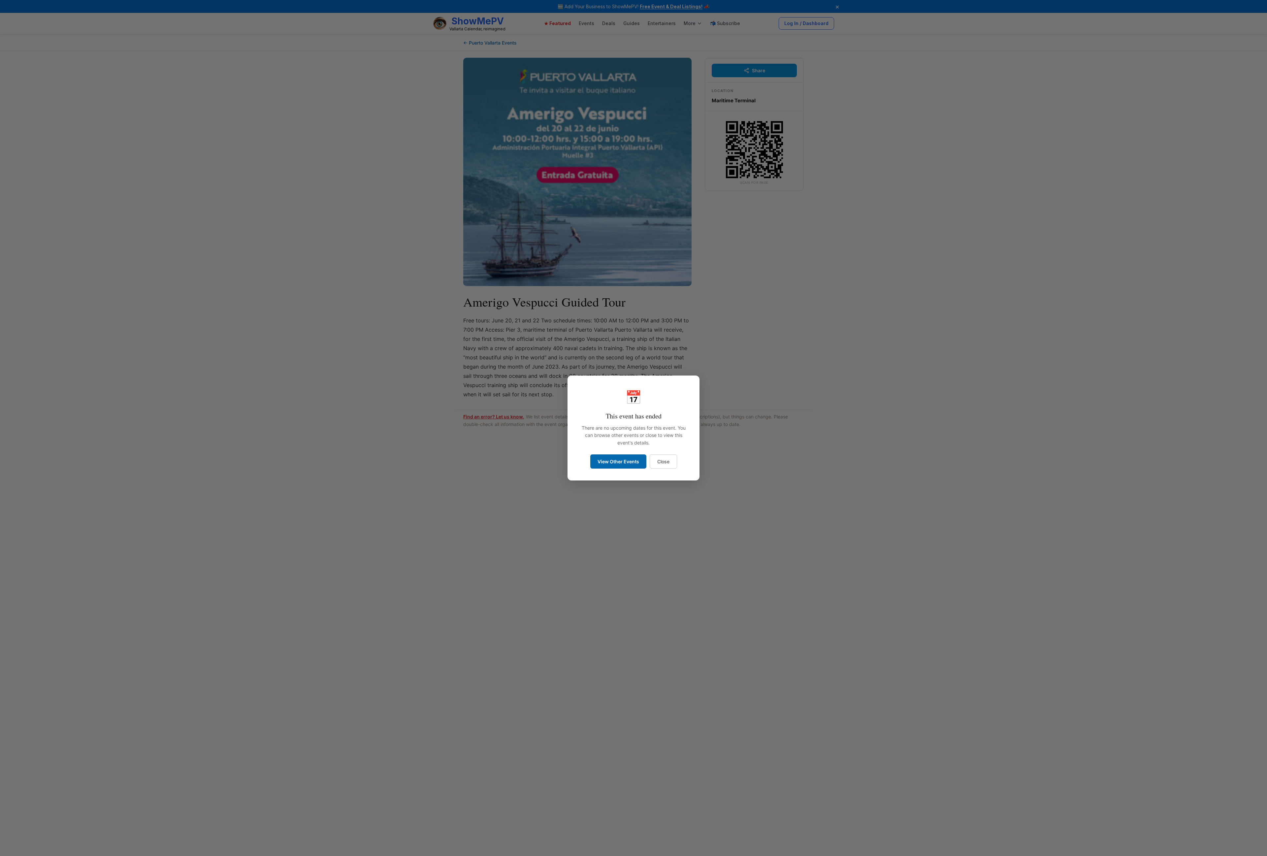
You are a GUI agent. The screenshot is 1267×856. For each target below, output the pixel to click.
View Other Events (618, 461)
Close (663, 461)
